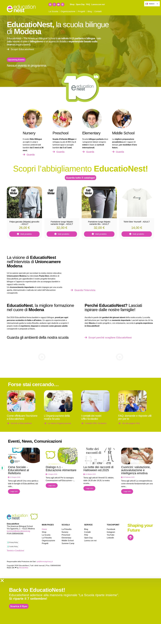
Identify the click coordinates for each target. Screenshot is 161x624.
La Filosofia (47, 538)
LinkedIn (110, 538)
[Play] (41, 357)
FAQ (88, 4)
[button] (16, 60)
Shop (72, 4)
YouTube (110, 535)
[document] (80, 601)
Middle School (68, 541)
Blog (90, 11)
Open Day (80, 4)
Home (44, 529)
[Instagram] (54, 4)
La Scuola (53, 11)
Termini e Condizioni (15, 551)
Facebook (110, 529)
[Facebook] (50, 4)
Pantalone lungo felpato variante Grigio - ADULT (62, 223)
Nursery (65, 532)
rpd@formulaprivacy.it (45, 561)
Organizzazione (68, 11)
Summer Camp (68, 543)
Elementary (66, 538)
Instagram (110, 532)
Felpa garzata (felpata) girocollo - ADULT (24, 223)
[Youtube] (58, 4)
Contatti (98, 11)
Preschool (66, 535)
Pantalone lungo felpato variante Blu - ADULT (99, 223)
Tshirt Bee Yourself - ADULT (137, 222)
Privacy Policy (13, 542)
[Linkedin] (62, 4)
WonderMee (23, 568)
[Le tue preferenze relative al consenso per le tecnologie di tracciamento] (2, 468)
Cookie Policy (13, 546)
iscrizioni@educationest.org (18, 531)
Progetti (81, 11)
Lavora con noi (98, 4)
